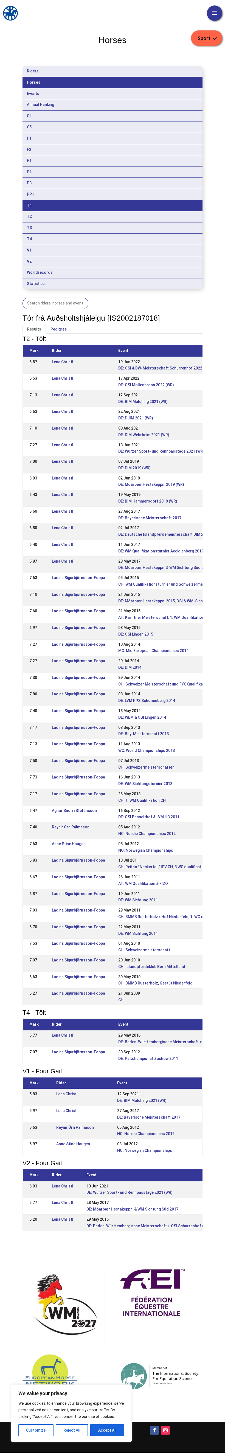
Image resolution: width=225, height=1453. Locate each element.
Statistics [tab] (36, 283)
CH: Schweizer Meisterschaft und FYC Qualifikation (164, 684)
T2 (29, 216)
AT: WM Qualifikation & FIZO (143, 883)
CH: (121, 1000)
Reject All (71, 1430)
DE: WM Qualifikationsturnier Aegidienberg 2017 (161, 551)
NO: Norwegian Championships (145, 850)
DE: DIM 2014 (129, 667)
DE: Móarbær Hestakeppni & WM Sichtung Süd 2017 (164, 567)
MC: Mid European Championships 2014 (153, 650)
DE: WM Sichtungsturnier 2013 (145, 783)
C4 (29, 116)
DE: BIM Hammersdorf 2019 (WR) (147, 501)
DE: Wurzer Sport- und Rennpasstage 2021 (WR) (161, 451)
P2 (29, 172)
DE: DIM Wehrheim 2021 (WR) (143, 435)
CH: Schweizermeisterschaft (144, 950)
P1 (29, 160)
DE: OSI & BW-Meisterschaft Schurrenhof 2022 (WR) (165, 368)
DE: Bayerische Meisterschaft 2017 (149, 518)
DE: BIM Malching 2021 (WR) (143, 401)
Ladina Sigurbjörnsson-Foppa (78, 577)
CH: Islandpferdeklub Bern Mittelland (151, 966)
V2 (29, 261)
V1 (29, 250)
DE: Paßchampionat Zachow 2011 (148, 1058)
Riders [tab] (33, 71)
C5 (29, 127)
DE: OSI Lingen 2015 (135, 634)
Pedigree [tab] (58, 329)
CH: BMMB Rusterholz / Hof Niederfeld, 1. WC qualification (171, 917)
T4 (29, 239)
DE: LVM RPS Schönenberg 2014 (146, 700)
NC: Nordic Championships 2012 (147, 833)
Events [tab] (33, 93)
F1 (29, 138)
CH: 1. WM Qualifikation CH (142, 800)
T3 (29, 227)
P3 (29, 183)
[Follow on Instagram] (165, 1430)
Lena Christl (62, 362)
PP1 (30, 194)
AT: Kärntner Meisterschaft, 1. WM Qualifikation (161, 617)
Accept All (107, 1430)
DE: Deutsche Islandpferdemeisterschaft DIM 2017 (164, 534)
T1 (29, 205)
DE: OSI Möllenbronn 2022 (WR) (146, 385)
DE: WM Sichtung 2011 (138, 900)
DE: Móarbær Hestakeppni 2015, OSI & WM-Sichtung (164, 601)
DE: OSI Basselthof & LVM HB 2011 (148, 817)
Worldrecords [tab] (40, 272)
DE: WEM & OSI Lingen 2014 (142, 717)
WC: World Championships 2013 (146, 750)
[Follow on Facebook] (154, 1430)
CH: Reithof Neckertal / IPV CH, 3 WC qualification (162, 867)
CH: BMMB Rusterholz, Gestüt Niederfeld (155, 983)
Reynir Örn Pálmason (70, 827)
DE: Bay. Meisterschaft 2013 (143, 734)
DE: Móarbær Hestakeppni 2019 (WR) (151, 484)
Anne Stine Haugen (69, 844)
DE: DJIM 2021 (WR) (135, 418)
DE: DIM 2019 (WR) (134, 468)
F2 (29, 149)
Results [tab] (34, 329)
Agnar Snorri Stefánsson (74, 810)
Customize (36, 1430)
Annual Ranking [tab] (40, 104)
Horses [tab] (33, 82)
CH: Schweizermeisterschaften (146, 767)
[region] (71, 1413)
